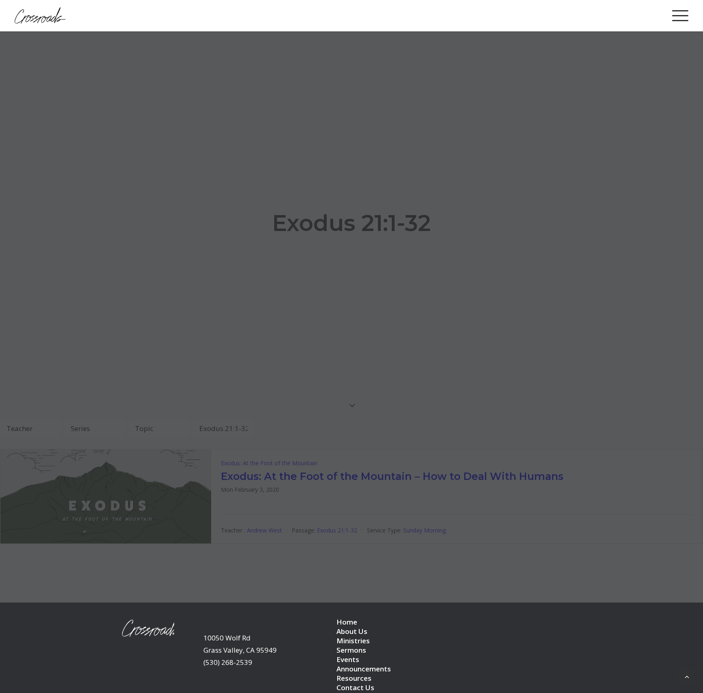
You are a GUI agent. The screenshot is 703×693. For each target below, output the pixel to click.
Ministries (353, 640)
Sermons (351, 650)
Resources (353, 678)
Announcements (363, 668)
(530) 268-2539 (227, 662)
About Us (351, 631)
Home (346, 622)
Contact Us (355, 687)
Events (347, 659)
